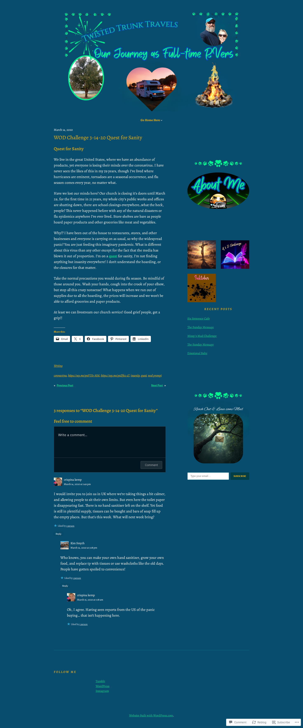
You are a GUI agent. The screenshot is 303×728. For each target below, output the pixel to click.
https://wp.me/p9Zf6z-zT (115, 375)
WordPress (102, 686)
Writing (58, 366)
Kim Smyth (77, 543)
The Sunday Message (200, 327)
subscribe (240, 476)
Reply (58, 533)
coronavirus (60, 375)
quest (144, 375)
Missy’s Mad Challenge (202, 336)
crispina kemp (73, 480)
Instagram (102, 691)
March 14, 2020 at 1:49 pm (77, 484)
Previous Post (65, 385)
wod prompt (155, 375)
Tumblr (100, 681)
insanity (135, 375)
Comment (151, 465)
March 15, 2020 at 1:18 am (90, 599)
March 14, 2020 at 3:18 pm (83, 547)
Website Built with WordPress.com (151, 715)
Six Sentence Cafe (198, 318)
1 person (70, 525)
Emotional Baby (197, 353)
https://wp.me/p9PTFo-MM (84, 375)
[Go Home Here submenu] (161, 120)
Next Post (157, 385)
